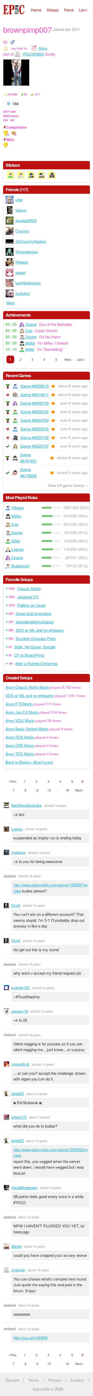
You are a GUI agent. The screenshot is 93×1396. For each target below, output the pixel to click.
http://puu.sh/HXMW (30, 1337)
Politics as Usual (31, 605)
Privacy (54, 1380)
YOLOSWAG (33, 54)
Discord (12, 1380)
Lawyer (17, 549)
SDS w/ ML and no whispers (40, 630)
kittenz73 (19, 1117)
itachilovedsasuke (26, 805)
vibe (19, 199)
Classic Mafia (29, 588)
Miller (29, 349)
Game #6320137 (34, 446)
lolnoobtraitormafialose (35, 622)
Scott (15, 905)
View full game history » (68, 485)
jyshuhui (22, 293)
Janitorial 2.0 (27, 597)
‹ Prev (12, 781)
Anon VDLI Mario (19, 720)
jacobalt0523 (26, 220)
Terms (33, 1380)
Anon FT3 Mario (19, 703)
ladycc (21, 210)
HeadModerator (24, 1187)
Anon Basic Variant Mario (26, 728)
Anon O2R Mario (19, 745)
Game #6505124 (34, 411)
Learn (84, 9)
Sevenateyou (27, 251)
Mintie (16, 1246)
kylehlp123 (20, 987)
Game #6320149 (34, 437)
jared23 (17, 1093)
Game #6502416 (34, 429)
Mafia (30, 343)
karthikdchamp (28, 283)
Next (10, 302)
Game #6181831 (28, 458)
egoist (21, 272)
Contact (77, 1380)
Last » (81, 359)
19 (67, 790)
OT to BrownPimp (29, 655)
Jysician (18, 1269)
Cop (28, 330)
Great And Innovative (33, 613)
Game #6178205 (28, 472)
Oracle (31, 324)
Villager (17, 507)
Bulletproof (20, 566)
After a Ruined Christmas (36, 663)
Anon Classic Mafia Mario (27, 687)
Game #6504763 (34, 420)
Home (36, 9)
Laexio (16, 829)
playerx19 (19, 1011)
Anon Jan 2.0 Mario (21, 712)
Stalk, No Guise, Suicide (34, 646)
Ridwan (22, 262)
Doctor (31, 336)
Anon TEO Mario (19, 753)
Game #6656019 (34, 386)
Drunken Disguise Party (36, 638)
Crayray (22, 231)
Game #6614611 (34, 394)
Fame (69, 9)
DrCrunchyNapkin (31, 241)
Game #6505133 (34, 403)
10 (49, 790)
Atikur (43, 48)
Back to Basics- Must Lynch (29, 762)
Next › (68, 359)
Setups (53, 9)
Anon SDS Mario (19, 737)
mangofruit (20, 1064)
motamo (18, 852)
